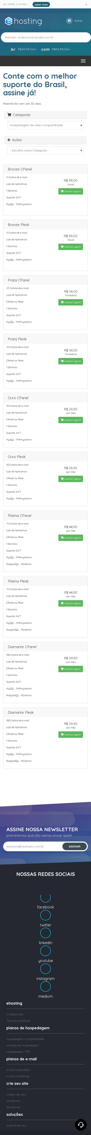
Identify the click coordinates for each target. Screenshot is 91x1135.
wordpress (13, 1101)
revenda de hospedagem (22, 1045)
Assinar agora (72, 191)
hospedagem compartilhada (25, 1039)
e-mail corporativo (18, 1070)
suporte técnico (16, 1125)
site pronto (13, 1107)
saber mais (41, 4)
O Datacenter (14, 1014)
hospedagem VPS (18, 1052)
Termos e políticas (18, 1021)
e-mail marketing (17, 1076)
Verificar (79, 37)
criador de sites (16, 1094)
